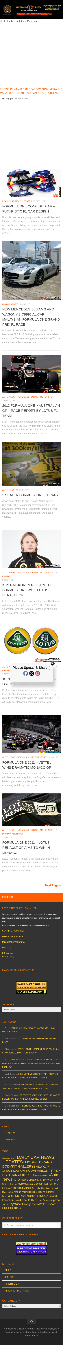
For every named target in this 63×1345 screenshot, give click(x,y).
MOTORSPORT (10, 304)
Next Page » (53, 885)
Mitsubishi (48, 1192)
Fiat (50, 1184)
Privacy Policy (8, 957)
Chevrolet (21, 1183)
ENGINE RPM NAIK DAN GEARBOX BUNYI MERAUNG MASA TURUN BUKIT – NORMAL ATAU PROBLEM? (31, 1063)
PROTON (6, 576)
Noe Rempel (10, 1028)
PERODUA (42, 1195)
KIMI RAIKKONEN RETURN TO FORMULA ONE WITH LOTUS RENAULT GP (26, 590)
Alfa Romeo (39, 1175)
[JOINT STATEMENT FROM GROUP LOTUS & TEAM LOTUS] (31, 641)
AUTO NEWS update (25, 1179)
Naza (23, 1196)
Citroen (30, 1184)
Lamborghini (47, 1188)
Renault (18, 833)
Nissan (31, 1195)
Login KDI (6, 947)
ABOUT (8, 1270)
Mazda (17, 1191)
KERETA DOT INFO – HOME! (17, 1291)
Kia (40, 1187)
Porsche (7, 1200)
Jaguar (35, 1188)
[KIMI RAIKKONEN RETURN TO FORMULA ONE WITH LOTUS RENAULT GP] (31, 549)
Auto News (8, 397)
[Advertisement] (31, 54)
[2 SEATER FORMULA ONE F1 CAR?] (31, 464)
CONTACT (9, 1277)
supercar (55, 1200)
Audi (47, 1175)
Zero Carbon (10, 1140)
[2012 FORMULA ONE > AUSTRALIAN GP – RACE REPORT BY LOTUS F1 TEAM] (31, 374)
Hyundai (26, 1187)
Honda (17, 1187)
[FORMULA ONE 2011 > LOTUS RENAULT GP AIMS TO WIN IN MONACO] (31, 809)
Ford (55, 1183)
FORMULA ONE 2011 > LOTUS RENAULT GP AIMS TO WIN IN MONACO (26, 848)
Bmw (46, 1179)
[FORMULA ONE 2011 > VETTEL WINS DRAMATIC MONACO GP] (31, 734)
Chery (12, 1184)
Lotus (34, 397)
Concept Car (41, 1183)
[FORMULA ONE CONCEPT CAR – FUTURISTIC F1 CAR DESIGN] (31, 183)
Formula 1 (23, 397)
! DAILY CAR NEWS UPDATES (17, 201)
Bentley (40, 1180)
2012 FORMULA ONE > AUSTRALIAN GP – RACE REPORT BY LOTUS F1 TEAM (31, 411)
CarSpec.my (10, 1133)
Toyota (13, 1204)
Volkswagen (25, 1204)
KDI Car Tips (7, 953)
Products (16, 1200)
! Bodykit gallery (8, 1158)
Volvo (36, 1204)
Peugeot (53, 1196)
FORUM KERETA (12, 1284)
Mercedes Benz (32, 1191)
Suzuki (5, 1204)
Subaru (46, 1200)
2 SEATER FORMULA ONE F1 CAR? (30, 495)
